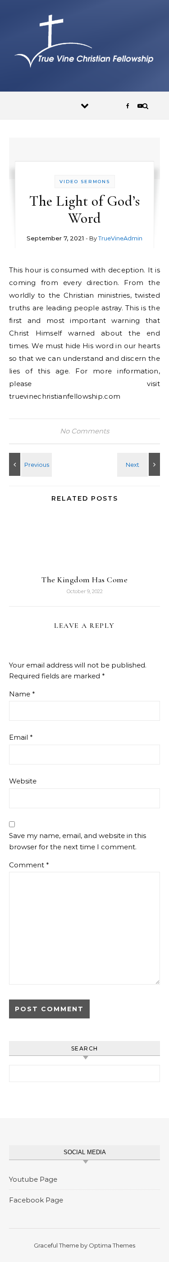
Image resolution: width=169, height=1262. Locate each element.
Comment (29, 865)
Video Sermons (84, 181)
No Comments (84, 431)
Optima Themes (112, 1245)
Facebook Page (36, 1200)
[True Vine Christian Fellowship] (84, 42)
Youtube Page (33, 1179)
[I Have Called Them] (139, 464)
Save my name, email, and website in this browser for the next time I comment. (77, 841)
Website (23, 781)
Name (22, 694)
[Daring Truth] (29, 464)
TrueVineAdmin (120, 238)
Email (21, 737)
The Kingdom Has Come (84, 580)
